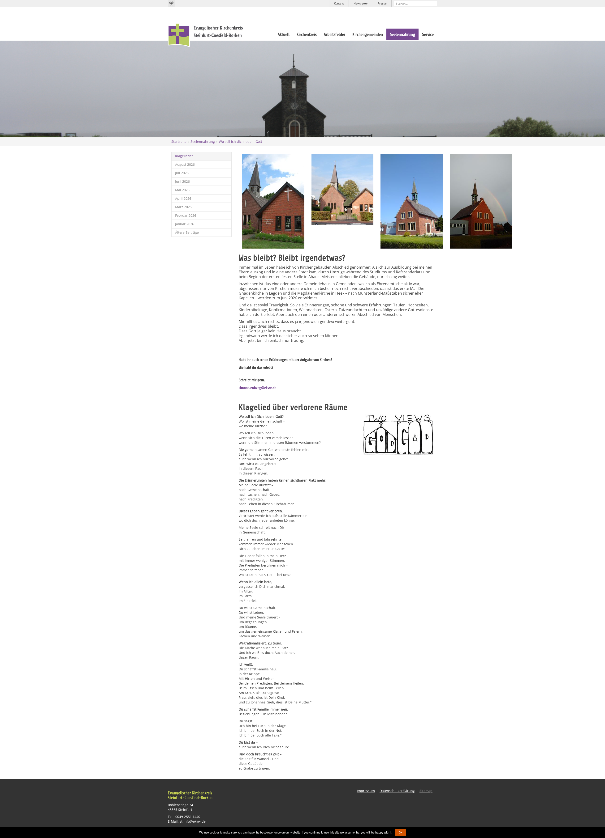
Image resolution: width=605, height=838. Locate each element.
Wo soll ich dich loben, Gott (240, 141)
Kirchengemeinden (367, 34)
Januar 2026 (184, 224)
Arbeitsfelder (334, 34)
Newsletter (361, 3)
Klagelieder (184, 156)
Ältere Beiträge (187, 232)
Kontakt (339, 3)
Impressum (366, 790)
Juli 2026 (182, 173)
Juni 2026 (182, 181)
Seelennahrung (402, 34)
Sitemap (425, 790)
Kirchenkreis (307, 34)
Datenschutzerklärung (397, 790)
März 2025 (183, 207)
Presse (382, 3)
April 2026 (183, 198)
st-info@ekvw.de (193, 821)
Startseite (178, 141)
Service (428, 34)
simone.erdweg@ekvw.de (257, 388)
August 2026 (185, 164)
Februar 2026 (185, 215)
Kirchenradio (171, 3)
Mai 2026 (182, 190)
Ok (400, 832)
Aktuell (284, 34)
